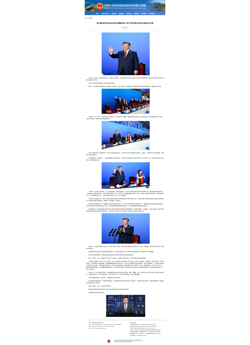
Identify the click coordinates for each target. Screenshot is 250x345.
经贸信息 (129, 13)
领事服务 (121, 13)
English (163, 1)
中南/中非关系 (105, 13)
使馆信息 (114, 13)
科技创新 (136, 13)
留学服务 (144, 13)
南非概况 (151, 13)
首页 (97, 13)
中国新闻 (90, 18)
